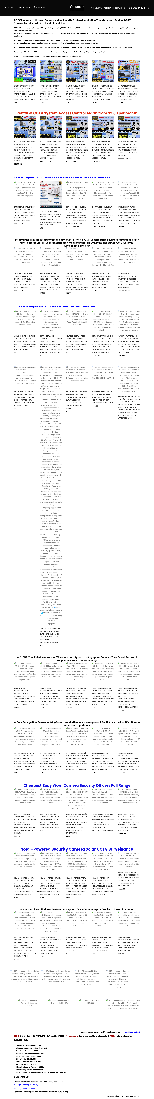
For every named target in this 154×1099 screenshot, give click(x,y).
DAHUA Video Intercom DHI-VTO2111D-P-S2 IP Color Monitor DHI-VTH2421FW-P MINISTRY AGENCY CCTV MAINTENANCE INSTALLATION (103, 397)
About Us (9, 7)
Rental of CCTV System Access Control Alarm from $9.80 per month (77, 113)
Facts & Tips (24, 7)
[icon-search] (149, 8)
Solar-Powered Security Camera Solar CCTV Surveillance (77, 849)
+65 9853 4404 (29, 1089)
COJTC (57, 1072)
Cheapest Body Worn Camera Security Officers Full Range (77, 785)
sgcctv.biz (114, 1096)
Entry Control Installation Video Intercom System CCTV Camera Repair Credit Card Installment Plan (77, 909)
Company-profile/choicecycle (93, 1036)
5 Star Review (40, 7)
